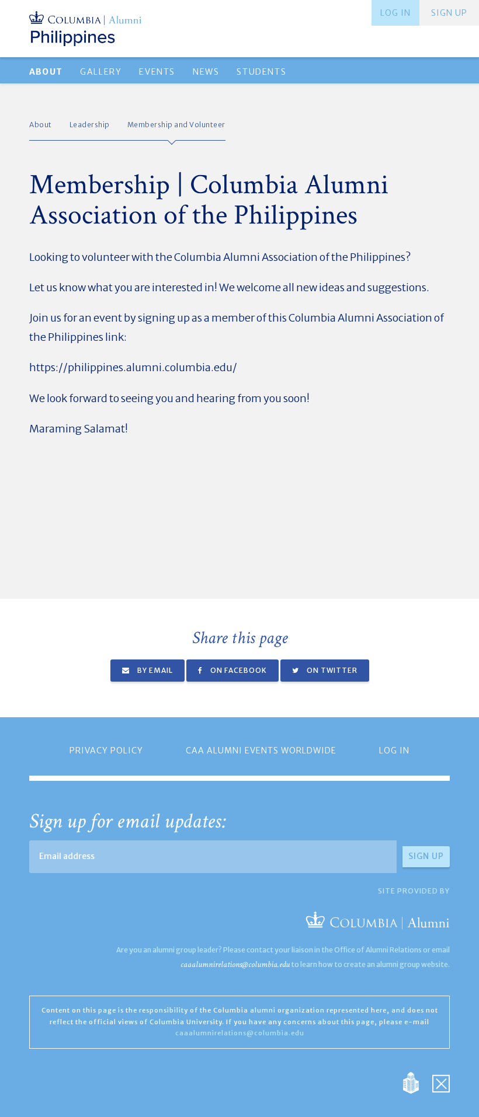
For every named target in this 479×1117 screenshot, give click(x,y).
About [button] (46, 72)
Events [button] (157, 72)
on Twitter (331, 670)
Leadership (90, 124)
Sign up (449, 13)
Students (261, 72)
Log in (395, 13)
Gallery (101, 72)
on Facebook (238, 670)
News (206, 72)
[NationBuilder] (417, 1082)
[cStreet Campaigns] (441, 1082)
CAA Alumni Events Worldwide (261, 750)
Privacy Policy (106, 750)
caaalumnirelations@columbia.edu (235, 964)
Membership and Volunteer (176, 124)
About (40, 124)
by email (154, 670)
